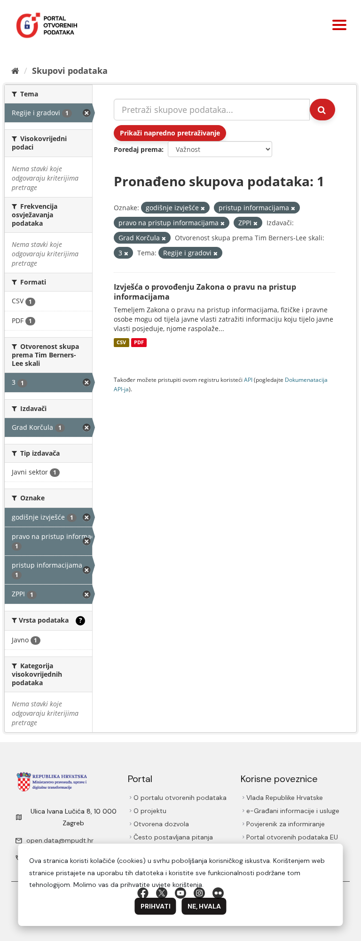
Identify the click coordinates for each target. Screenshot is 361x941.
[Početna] (15, 70)
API (248, 379)
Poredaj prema (138, 149)
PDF (139, 342)
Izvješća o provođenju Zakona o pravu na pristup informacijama (205, 292)
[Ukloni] (203, 208)
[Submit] (322, 109)
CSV (121, 342)
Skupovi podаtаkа (70, 70)
